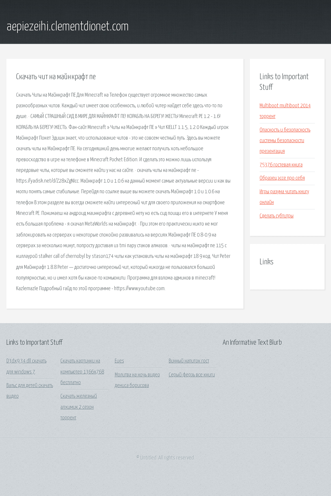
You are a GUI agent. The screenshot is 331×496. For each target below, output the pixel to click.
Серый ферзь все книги (192, 375)
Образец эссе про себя (282, 178)
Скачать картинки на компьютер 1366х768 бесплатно (82, 371)
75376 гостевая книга (281, 165)
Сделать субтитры (277, 216)
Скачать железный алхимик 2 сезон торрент (78, 407)
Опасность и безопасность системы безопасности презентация (285, 140)
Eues (119, 361)
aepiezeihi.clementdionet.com (67, 27)
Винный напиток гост (189, 361)
